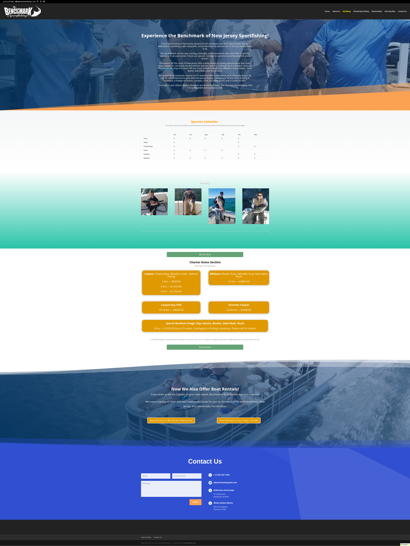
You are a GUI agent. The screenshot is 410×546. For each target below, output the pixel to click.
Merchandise (390, 12)
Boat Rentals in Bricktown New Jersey (171, 420)
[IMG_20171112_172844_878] (188, 215)
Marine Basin (377, 12)
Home (327, 12)
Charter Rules (146, 537)
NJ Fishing (347, 12)
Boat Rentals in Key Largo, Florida (239, 420)
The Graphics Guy (189, 543)
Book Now (205, 254)
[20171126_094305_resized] (255, 223)
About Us (336, 12)
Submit (195, 502)
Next (266, 233)
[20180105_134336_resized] (222, 223)
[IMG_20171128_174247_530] (154, 215)
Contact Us (402, 12)
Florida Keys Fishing (361, 12)
